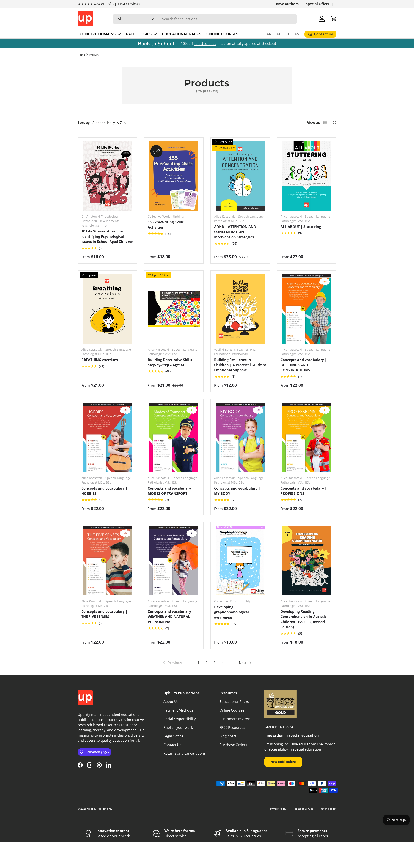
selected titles (205, 43)
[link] (172, 662)
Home (81, 55)
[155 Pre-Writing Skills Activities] (174, 176)
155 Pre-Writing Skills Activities (166, 225)
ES (297, 34)
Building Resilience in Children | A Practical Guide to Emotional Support (240, 364)
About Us (171, 701)
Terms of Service (303, 809)
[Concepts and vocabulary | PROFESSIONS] (307, 437)
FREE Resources (232, 727)
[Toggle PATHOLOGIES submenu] (155, 34)
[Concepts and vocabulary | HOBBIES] (107, 437)
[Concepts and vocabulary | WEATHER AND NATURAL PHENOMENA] (174, 560)
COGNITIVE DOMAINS (97, 34)
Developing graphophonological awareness (231, 612)
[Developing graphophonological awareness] (240, 560)
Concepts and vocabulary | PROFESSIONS (304, 491)
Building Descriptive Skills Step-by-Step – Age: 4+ (170, 362)
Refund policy (328, 809)
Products (94, 55)
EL (279, 34)
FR (269, 34)
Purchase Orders (233, 744)
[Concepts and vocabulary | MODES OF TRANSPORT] (174, 437)
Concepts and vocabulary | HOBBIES (104, 491)
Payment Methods (178, 710)
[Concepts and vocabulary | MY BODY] (240, 437)
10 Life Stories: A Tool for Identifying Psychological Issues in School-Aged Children (107, 236)
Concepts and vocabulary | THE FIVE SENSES (104, 614)
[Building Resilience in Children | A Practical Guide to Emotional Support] (240, 309)
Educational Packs (234, 701)
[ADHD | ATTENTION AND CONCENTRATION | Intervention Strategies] (240, 176)
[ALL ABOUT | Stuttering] (307, 176)
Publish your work (178, 727)
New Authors (287, 4)
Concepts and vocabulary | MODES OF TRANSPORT (171, 491)
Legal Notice (173, 736)
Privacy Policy (278, 809)
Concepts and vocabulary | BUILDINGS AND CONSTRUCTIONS (304, 364)
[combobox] (205, 19)
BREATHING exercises (99, 359)
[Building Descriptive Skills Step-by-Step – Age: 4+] (174, 309)
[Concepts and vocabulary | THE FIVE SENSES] (107, 560)
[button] (334, 19)
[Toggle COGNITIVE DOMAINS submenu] (119, 34)
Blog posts (228, 736)
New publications (283, 762)
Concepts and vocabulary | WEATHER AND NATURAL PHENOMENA (171, 616)
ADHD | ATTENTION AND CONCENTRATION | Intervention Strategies (235, 231)
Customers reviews (235, 718)
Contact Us (172, 744)
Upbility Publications (99, 809)
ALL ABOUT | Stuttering (301, 226)
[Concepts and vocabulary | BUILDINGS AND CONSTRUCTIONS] (307, 309)
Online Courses (232, 710)
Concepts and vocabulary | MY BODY (237, 491)
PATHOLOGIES (139, 34)
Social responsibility (179, 718)
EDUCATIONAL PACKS (181, 34)
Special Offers (317, 4)
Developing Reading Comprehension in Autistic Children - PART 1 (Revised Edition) (303, 619)
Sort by (84, 122)
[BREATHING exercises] (107, 309)
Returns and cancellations (184, 753)
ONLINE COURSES (222, 34)
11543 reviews (128, 4)
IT (288, 34)
